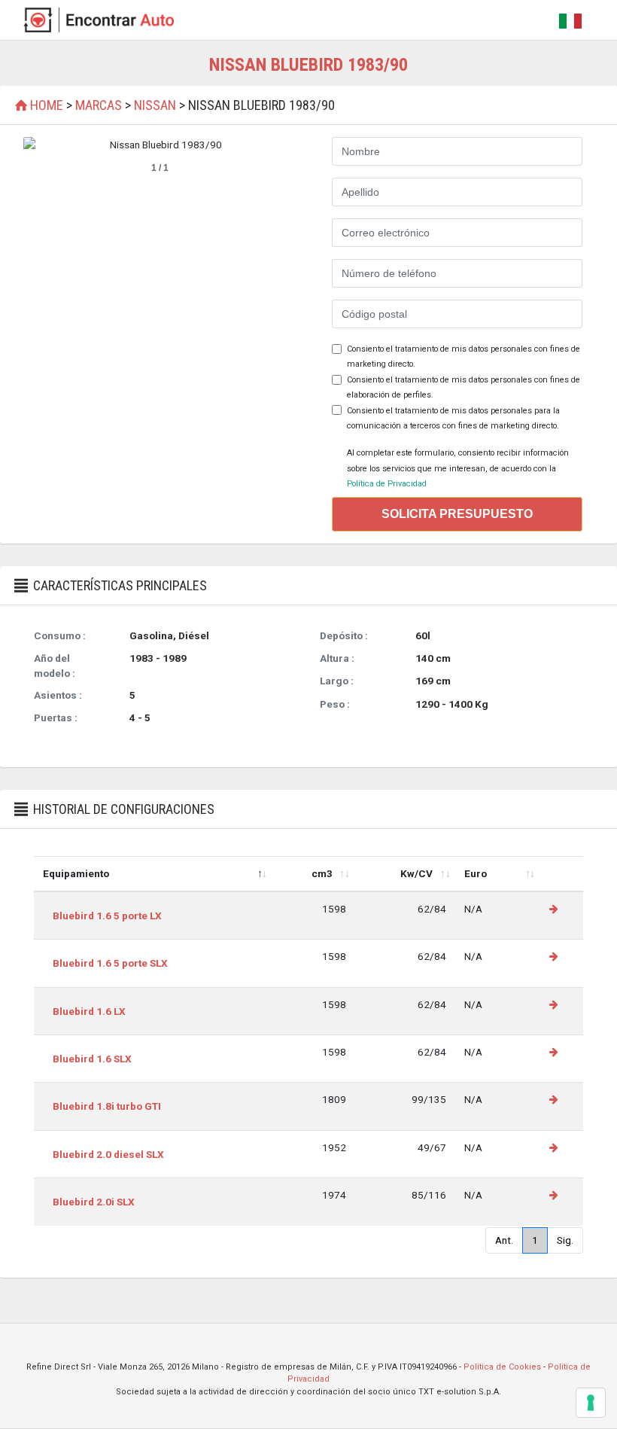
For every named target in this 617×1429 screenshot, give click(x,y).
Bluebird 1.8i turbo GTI (107, 1106)
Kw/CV (416, 873)
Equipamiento (76, 873)
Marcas (98, 105)
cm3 (322, 873)
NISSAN (155, 105)
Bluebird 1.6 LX (89, 1011)
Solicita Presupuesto (457, 513)
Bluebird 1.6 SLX (92, 1059)
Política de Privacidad (387, 484)
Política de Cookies (502, 1367)
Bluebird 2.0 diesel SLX (108, 1154)
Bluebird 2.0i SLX (94, 1202)
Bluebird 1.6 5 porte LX (107, 916)
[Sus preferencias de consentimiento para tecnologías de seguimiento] (590, 1402)
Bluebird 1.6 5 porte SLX (110, 963)
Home (46, 105)
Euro (475, 873)
